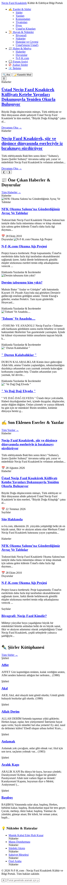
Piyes (19, 25)
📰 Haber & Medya (20, 48)
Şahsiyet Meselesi (19, 854)
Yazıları (20, 15)
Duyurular (21, 54)
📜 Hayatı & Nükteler (21, 32)
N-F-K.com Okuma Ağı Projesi (24, 246)
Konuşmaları (23, 19)
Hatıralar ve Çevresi (27, 41)
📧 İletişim (15, 68)
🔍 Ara (6, 74)
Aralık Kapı (10, 764)
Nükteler (21, 38)
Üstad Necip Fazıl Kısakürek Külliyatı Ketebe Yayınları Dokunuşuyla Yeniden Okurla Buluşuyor (28, 96)
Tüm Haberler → (11, 192)
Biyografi (21, 35)
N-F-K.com (22, 58)
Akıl (4, 688)
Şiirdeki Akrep (17, 848)
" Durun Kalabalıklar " (19, 355)
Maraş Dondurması (19, 841)
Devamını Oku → (11, 127)
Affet (5, 665)
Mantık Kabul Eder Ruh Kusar (26, 835)
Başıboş (7, 797)
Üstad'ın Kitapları (26, 28)
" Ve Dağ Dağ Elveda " (18, 391)
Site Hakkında (12, 519)
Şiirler (19, 12)
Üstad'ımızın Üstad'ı (27, 45)
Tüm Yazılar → (10, 430)
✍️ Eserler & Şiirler (20, 9)
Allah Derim (10, 711)
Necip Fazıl (14, 2)
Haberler (21, 51)
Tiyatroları (21, 22)
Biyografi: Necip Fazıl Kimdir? (24, 616)
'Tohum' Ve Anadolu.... (18, 318)
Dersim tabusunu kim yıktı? (22, 282)
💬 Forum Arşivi (18, 61)
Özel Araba (15, 861)
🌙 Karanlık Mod (22, 74)
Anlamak (8, 741)
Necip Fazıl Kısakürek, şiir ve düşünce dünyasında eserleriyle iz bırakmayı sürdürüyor (32, 143)
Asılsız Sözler (20, 64)
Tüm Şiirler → (9, 654)
